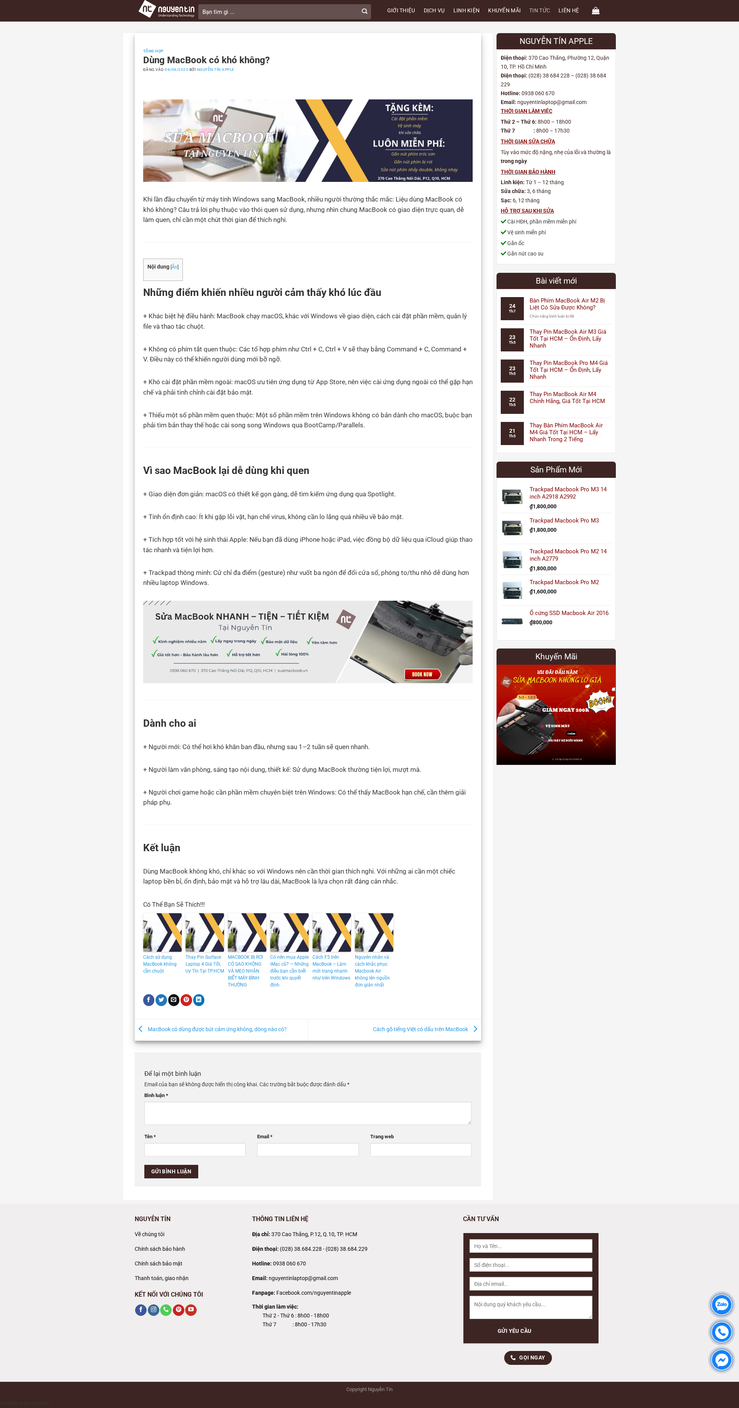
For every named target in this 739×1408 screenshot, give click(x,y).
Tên (150, 1136)
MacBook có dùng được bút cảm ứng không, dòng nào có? (217, 1029)
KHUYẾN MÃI (504, 10)
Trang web (382, 1136)
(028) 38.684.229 (347, 1249)
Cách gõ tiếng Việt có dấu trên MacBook (421, 1029)
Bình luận (156, 1095)
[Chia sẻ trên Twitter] (161, 1000)
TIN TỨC (539, 10)
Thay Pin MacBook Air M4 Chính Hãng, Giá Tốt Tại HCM (567, 398)
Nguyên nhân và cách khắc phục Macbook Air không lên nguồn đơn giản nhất (372, 971)
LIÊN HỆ (568, 10)
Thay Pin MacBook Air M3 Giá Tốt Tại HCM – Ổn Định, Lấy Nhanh (568, 338)
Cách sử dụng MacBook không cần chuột (160, 964)
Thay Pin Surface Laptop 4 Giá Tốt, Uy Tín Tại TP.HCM (205, 964)
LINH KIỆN (466, 10)
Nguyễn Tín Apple (215, 69)
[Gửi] (364, 12)
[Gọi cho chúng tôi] (166, 1310)
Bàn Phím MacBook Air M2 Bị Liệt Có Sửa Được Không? (567, 304)
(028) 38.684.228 (301, 1249)
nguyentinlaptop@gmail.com (303, 1278)
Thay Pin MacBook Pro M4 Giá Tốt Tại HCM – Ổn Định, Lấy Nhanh (569, 370)
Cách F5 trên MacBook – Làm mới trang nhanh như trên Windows (331, 967)
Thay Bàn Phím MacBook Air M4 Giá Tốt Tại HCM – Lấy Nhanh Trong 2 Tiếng (566, 432)
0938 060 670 (289, 1263)
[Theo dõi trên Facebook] (141, 1310)
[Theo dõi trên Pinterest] (178, 1310)
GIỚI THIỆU (401, 10)
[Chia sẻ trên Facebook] (149, 1000)
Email (265, 1136)
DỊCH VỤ (434, 10)
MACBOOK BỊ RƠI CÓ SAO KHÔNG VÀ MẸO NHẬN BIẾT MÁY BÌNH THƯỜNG (245, 971)
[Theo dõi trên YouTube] (191, 1310)
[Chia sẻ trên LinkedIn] (199, 1000)
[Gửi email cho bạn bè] (174, 1000)
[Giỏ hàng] (596, 10)
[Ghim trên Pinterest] (186, 1000)
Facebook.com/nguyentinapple (313, 1293)
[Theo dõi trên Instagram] (153, 1310)
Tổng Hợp (153, 51)
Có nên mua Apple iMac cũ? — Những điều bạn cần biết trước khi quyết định (289, 971)
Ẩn (174, 267)
